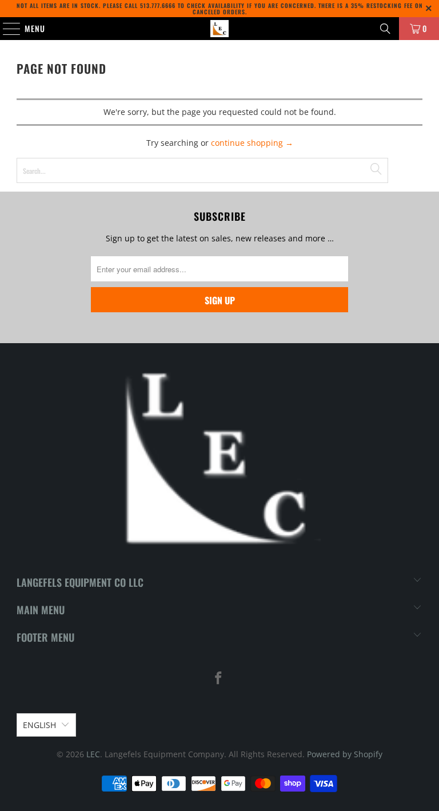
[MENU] (5, 28)
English (39, 724)
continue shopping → (252, 142)
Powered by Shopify (344, 754)
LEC (93, 754)
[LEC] (219, 28)
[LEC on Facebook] (219, 678)
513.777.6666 (157, 5)
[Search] (385, 28)
